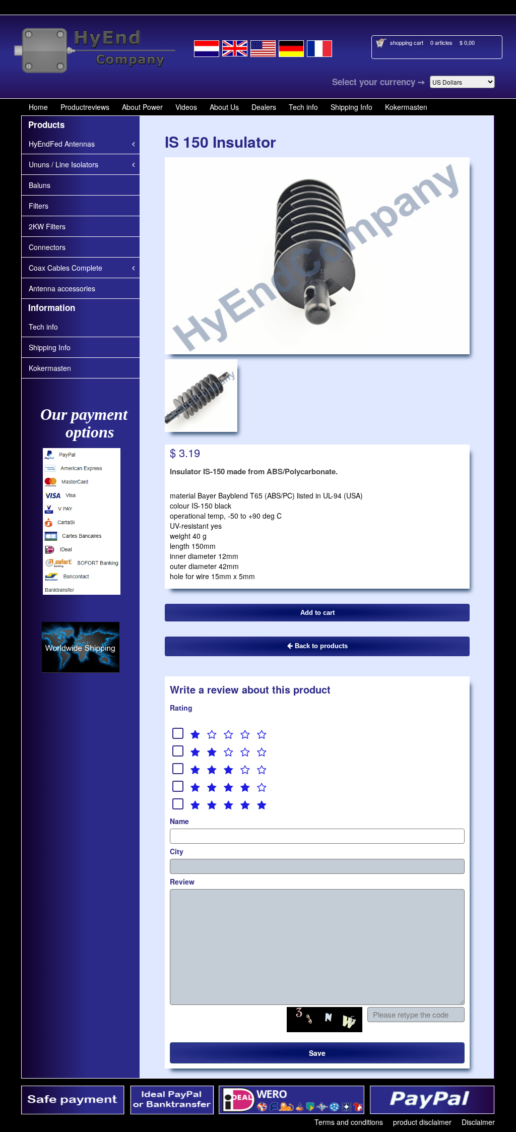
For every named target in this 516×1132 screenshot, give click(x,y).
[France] (319, 46)
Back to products (320, 646)
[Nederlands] (206, 46)
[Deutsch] (291, 46)
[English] (234, 46)
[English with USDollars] (263, 46)
